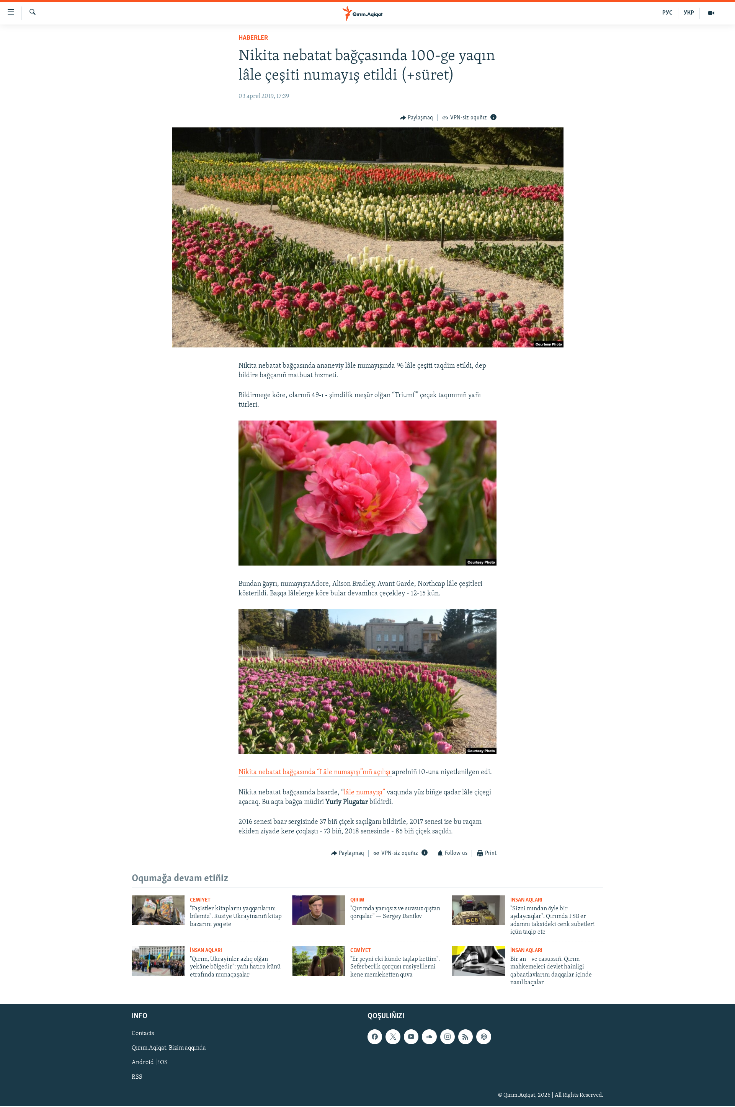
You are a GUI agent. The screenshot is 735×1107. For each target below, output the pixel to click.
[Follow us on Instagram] (447, 1037)
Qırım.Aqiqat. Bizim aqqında (169, 1048)
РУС (667, 13)
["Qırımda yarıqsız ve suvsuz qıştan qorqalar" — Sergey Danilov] (318, 910)
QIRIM (357, 900)
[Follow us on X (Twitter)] (392, 1037)
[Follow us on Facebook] (375, 1037)
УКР (689, 13)
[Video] (711, 13)
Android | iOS (150, 1063)
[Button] (416, 118)
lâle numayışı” (364, 792)
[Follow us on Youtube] (411, 1037)
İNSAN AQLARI (526, 900)
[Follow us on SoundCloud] (429, 1037)
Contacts (143, 1034)
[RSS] (465, 1037)
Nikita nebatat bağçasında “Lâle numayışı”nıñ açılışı (315, 772)
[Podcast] (483, 1037)
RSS (137, 1077)
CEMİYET (200, 900)
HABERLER (253, 38)
